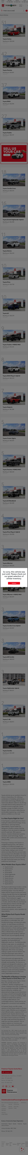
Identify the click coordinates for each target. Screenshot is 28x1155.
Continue (14, 583)
